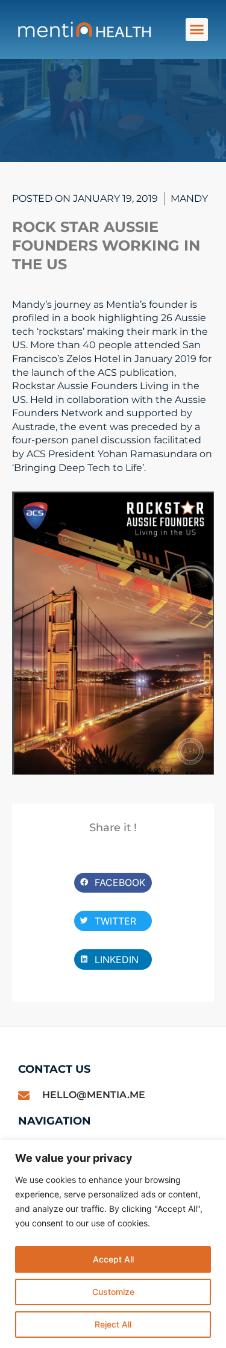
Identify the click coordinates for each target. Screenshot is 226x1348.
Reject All (113, 1324)
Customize (113, 1292)
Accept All (113, 1259)
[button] (197, 29)
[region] (113, 1244)
